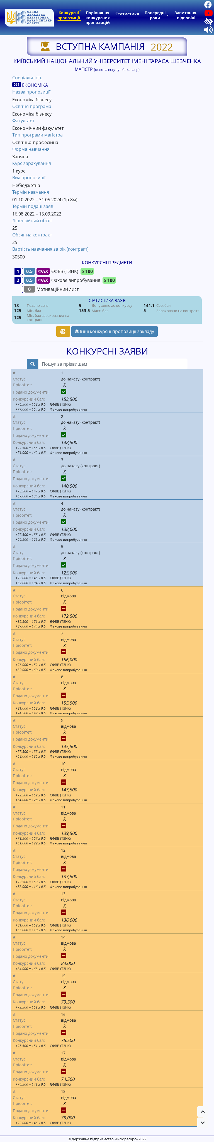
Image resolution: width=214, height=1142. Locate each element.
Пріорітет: (22, 384)
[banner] (29, 18)
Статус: (19, 379)
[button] (202, 1111)
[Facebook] (206, 6)
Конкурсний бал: (29, 399)
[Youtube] (206, 14)
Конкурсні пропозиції (68, 15)
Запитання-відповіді (186, 15)
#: (14, 372)
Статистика (127, 13)
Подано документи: (31, 392)
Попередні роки (155, 15)
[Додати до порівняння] (63, 331)
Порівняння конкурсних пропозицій (98, 17)
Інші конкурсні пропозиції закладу (116, 331)
